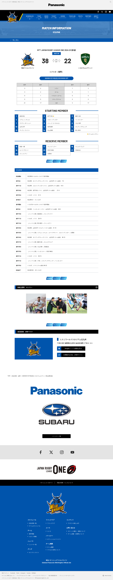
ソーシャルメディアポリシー (39, 575)
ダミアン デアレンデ (81, 126)
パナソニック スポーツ (46, 482)
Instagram (23, 573)
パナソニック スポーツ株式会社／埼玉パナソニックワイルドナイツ (18, 1)
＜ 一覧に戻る (14, 40)
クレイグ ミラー (51, 146)
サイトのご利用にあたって (8, 575)
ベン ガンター (79, 119)
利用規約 (34, 573)
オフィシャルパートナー (54, 539)
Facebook (12, 573)
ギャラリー (56, 161)
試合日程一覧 (33, 523)
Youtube (29, 573)
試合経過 (49, 161)
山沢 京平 (22, 126)
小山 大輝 (78, 123)
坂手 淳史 (50, 116)
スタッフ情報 (33, 536)
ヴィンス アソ (23, 153)
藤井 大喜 (78, 116)
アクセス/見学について (53, 550)
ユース (49, 531)
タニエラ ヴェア (79, 146)
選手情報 (31, 534)
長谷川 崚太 (50, 150)
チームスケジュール (34, 526)
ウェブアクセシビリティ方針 (23, 575)
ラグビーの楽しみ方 (73, 523)
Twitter (17, 573)
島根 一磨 (22, 146)
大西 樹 (49, 153)
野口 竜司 (78, 130)
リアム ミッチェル (25, 119)
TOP (9, 376)
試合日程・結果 (16, 376)
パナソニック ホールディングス (66, 575)
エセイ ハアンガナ (52, 119)
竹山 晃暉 (50, 130)
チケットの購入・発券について (76, 531)
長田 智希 (50, 126)
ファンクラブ (51, 523)
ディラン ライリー (25, 130)
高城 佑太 (78, 150)
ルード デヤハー (24, 150)
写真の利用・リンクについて (65, 482)
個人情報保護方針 (53, 575)
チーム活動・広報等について (76, 534)
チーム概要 (50, 547)
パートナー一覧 (56, 436)
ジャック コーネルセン (53, 123)
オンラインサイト (34, 552)
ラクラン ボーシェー (25, 123)
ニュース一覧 (33, 544)
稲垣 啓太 (22, 116)
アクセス (63, 161)
